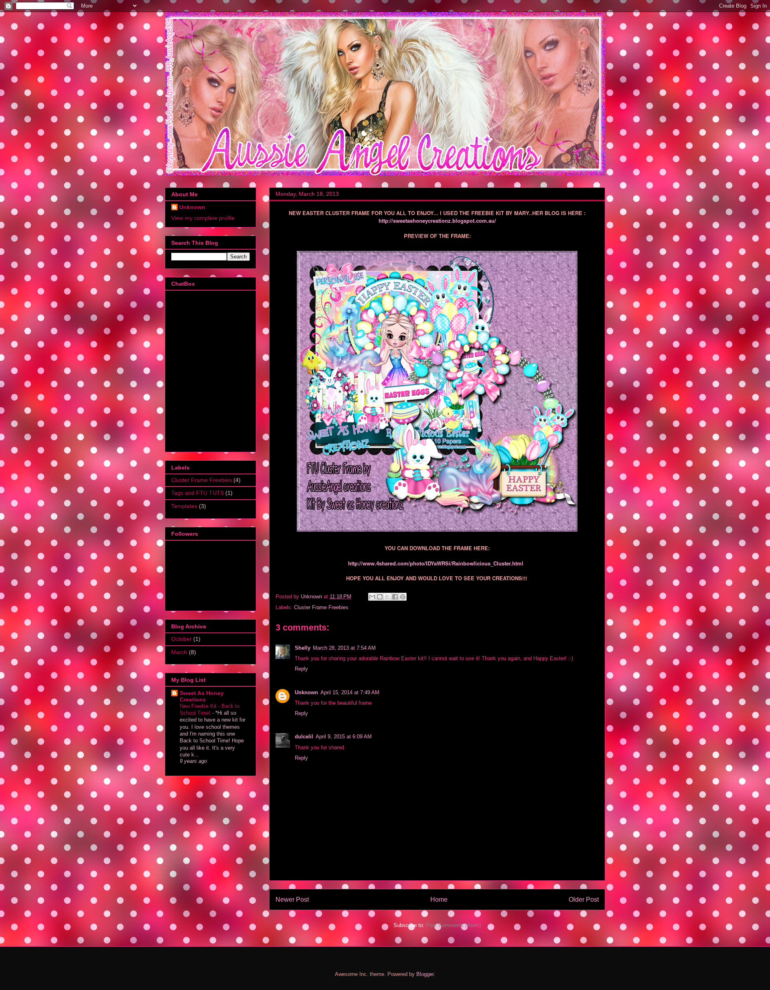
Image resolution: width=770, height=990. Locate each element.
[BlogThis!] (380, 597)
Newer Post (292, 899)
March (179, 652)
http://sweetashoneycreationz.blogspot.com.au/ (437, 220)
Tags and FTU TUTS (197, 493)
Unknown (306, 692)
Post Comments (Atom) (453, 925)
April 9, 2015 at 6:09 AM (344, 737)
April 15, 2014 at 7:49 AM (349, 692)
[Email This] (372, 597)
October (181, 639)
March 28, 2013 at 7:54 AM (344, 648)
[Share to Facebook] (395, 597)
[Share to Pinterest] (403, 597)
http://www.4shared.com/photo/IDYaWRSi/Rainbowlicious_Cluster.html (435, 563)
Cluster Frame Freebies (321, 607)
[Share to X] (387, 597)
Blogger (425, 974)
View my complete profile (203, 218)
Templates (184, 506)
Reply (301, 669)
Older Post (584, 899)
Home (439, 899)
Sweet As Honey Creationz (202, 696)
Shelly (302, 648)
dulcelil (304, 737)
